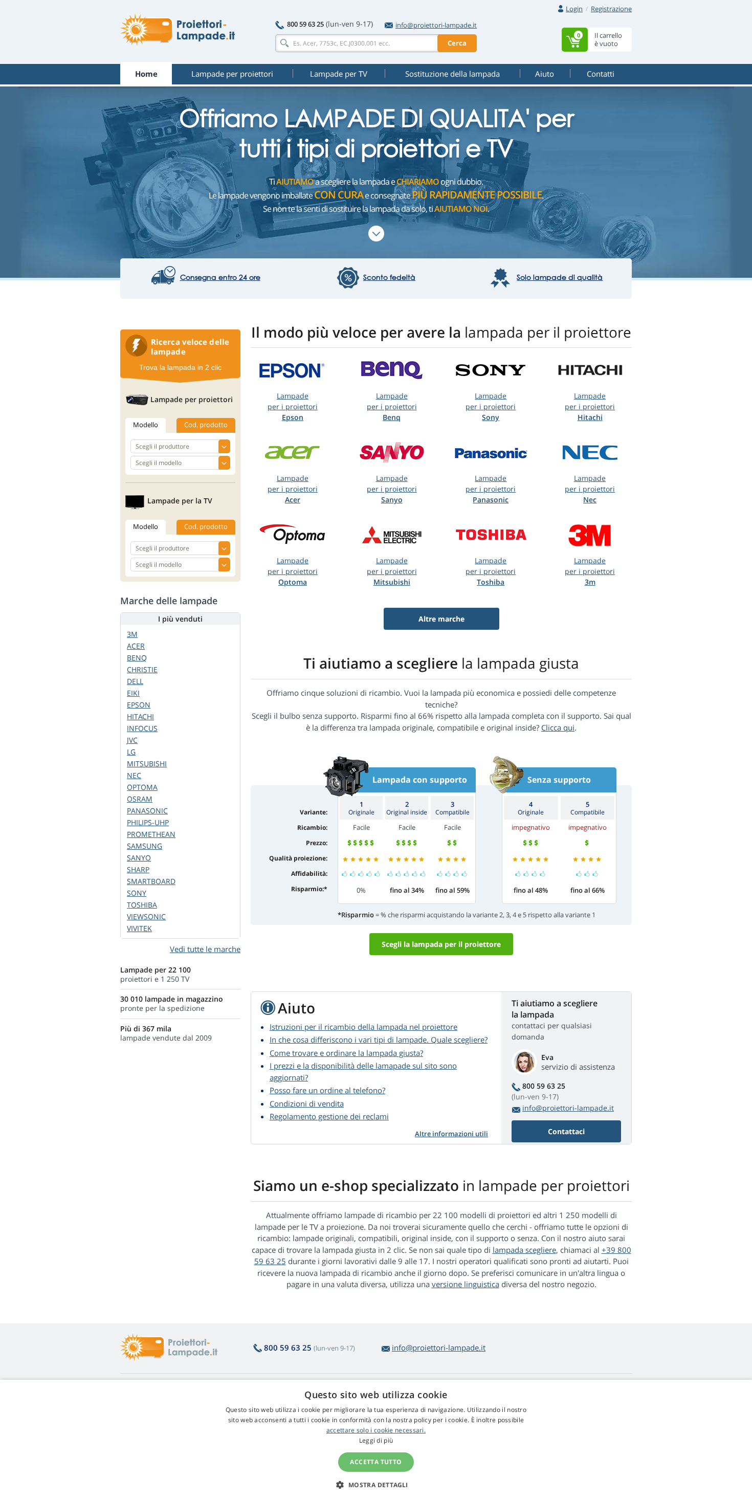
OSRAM (139, 799)
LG (131, 752)
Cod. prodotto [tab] (206, 424)
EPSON (138, 705)
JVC (132, 740)
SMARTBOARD (151, 881)
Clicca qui (557, 727)
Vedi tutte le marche (205, 949)
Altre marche (441, 619)
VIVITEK (139, 928)
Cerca (457, 43)
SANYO (139, 858)
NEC (134, 775)
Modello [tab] (145, 424)
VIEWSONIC (146, 916)
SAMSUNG (144, 846)
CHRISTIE (142, 669)
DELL (135, 681)
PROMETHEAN (151, 834)
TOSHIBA (142, 905)
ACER (136, 646)
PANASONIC (147, 810)
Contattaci (566, 1131)
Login (574, 8)
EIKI (133, 693)
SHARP (138, 869)
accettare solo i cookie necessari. (376, 1430)
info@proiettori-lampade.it (436, 25)
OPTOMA (142, 787)
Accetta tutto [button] (376, 1461)
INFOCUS (142, 728)
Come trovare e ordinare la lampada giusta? (346, 1053)
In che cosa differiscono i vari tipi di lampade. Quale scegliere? (379, 1039)
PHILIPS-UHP (148, 822)
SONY (136, 893)
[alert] (376, 1441)
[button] (376, 1484)
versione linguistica (465, 1284)
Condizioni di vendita (307, 1103)
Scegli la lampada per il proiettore (441, 944)
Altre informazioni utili (451, 1133)
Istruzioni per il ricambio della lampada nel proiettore (363, 1027)
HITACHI (140, 716)
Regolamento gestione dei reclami (329, 1116)
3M (132, 634)
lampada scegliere (524, 1250)
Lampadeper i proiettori (293, 406)
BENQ (137, 657)
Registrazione (611, 8)
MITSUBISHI (147, 763)
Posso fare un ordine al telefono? (327, 1090)
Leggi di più (376, 1440)
